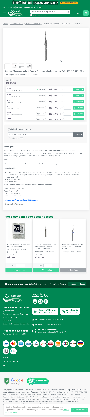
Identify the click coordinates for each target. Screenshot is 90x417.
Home (5, 24)
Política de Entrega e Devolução (15, 314)
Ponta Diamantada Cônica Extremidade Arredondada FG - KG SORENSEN (45, 247)
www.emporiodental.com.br (53, 390)
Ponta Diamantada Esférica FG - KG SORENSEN (18, 246)
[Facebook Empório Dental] (46, 301)
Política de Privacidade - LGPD (15, 334)
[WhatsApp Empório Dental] (35, 301)
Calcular (78, 134)
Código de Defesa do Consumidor (16, 324)
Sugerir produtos (77, 284)
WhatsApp (40, 7)
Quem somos (8, 311)
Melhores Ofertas (9, 7)
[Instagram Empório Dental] (40, 301)
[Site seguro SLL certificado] (14, 381)
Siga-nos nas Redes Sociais (25, 7)
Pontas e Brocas (16, 24)
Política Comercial (10, 317)
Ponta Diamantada (32, 24)
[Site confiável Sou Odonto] (38, 381)
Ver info (42, 89)
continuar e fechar (80, 410)
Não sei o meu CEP (15, 138)
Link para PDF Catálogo (13, 204)
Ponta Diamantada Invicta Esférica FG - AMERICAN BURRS (72, 247)
